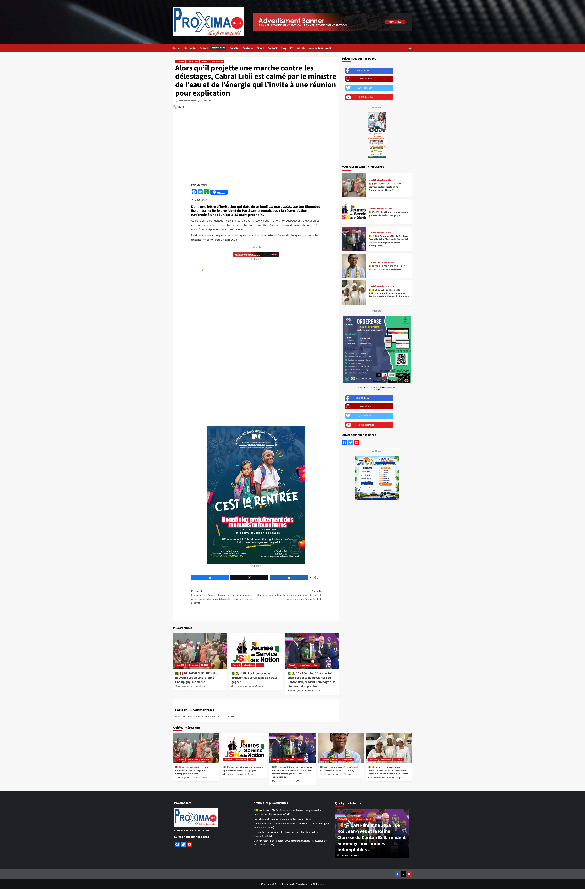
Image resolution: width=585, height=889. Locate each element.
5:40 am (261, 686)
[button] (410, 48)
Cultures (212, 48)
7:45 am (350, 774)
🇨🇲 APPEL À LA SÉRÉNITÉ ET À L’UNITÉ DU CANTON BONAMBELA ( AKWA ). (388, 268)
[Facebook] (397, 874)
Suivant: (289, 594)
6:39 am (203, 101)
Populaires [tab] (376, 167)
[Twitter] (403, 874)
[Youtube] (409, 874)
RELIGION (205, 665)
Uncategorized (217, 61)
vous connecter (196, 716)
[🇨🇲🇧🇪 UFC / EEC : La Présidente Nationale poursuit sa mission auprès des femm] (354, 292)
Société (234, 48)
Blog (283, 48)
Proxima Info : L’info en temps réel (310, 48)
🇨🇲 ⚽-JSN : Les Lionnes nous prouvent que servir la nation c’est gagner (254, 677)
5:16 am (317, 691)
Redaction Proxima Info (187, 101)
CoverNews (302, 883)
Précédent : (221, 596)
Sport (260, 48)
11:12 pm (398, 777)
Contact (272, 48)
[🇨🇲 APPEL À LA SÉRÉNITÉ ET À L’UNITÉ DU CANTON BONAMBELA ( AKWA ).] (354, 266)
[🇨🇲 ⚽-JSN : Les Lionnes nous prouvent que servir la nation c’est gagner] (256, 651)
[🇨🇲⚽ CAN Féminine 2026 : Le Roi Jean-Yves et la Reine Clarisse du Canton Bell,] (312, 651)
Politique (247, 48)
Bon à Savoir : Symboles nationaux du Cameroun (279, 818)
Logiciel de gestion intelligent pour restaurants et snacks (377, 388)
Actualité (190, 48)
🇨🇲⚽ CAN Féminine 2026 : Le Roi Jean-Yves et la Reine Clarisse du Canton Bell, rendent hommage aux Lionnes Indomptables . (311, 679)
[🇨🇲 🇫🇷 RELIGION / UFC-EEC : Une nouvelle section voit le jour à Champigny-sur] (200, 651)
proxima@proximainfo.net (188, 686)
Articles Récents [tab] (354, 167)
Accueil (177, 48)
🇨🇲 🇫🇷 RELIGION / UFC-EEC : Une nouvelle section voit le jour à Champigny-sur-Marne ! (196, 677)
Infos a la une (192, 61)
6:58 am (205, 686)
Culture (380, 262)
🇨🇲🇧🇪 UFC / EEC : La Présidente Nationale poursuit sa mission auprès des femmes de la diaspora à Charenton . (389, 294)
